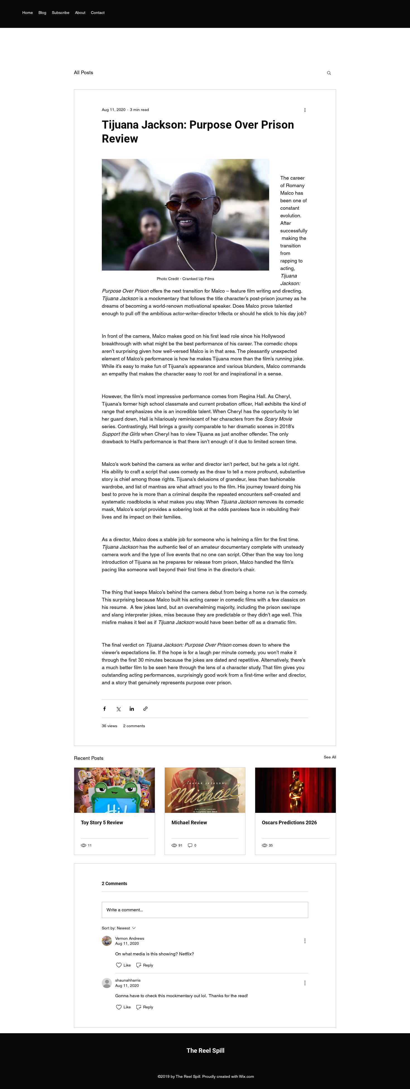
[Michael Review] (205, 790)
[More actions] (305, 109)
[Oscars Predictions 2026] (295, 790)
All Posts (83, 72)
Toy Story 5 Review (102, 822)
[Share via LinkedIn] (131, 708)
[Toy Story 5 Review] (114, 790)
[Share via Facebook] (104, 708)
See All (330, 757)
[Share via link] (145, 708)
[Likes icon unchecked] (118, 965)
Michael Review (189, 822)
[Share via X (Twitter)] (118, 708)
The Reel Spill (206, 1050)
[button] (329, 72)
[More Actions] (305, 941)
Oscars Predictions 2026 (289, 822)
